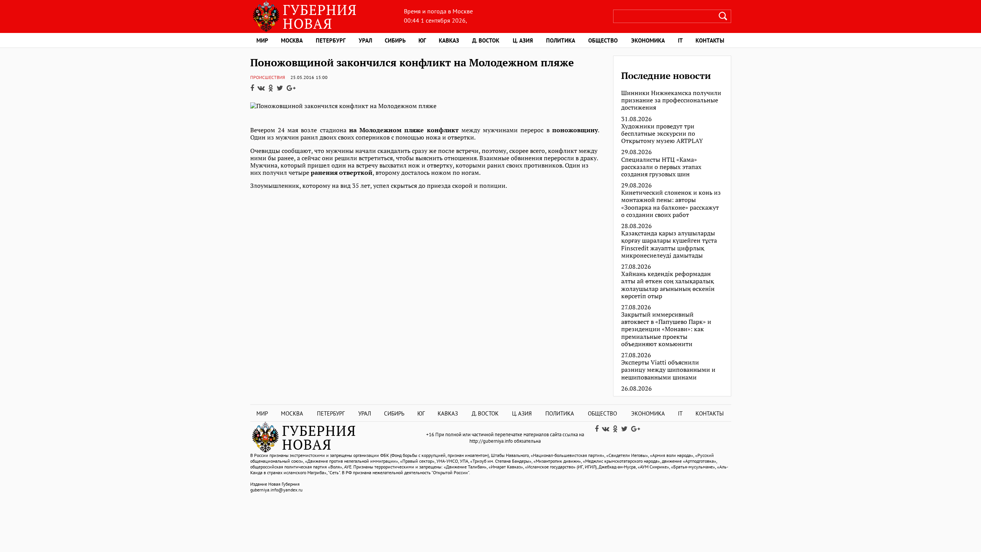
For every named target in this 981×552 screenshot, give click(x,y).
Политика (560, 40)
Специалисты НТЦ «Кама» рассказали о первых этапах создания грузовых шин (661, 167)
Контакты (710, 40)
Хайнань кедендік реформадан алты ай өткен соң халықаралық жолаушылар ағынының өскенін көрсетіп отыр (668, 285)
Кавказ (449, 40)
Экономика (648, 40)
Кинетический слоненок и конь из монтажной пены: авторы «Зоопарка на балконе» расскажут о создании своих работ (671, 204)
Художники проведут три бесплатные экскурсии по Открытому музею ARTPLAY (662, 134)
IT (680, 40)
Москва (292, 40)
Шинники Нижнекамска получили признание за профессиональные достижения (671, 100)
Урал (365, 40)
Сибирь (395, 40)
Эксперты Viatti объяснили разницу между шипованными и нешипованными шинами (668, 370)
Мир (262, 40)
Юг (422, 40)
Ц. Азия (523, 40)
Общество (603, 40)
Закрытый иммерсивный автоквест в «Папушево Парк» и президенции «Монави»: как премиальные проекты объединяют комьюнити (666, 329)
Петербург (331, 40)
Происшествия (267, 77)
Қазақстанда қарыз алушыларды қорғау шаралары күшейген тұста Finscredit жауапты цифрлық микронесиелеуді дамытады (669, 244)
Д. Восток (485, 40)
